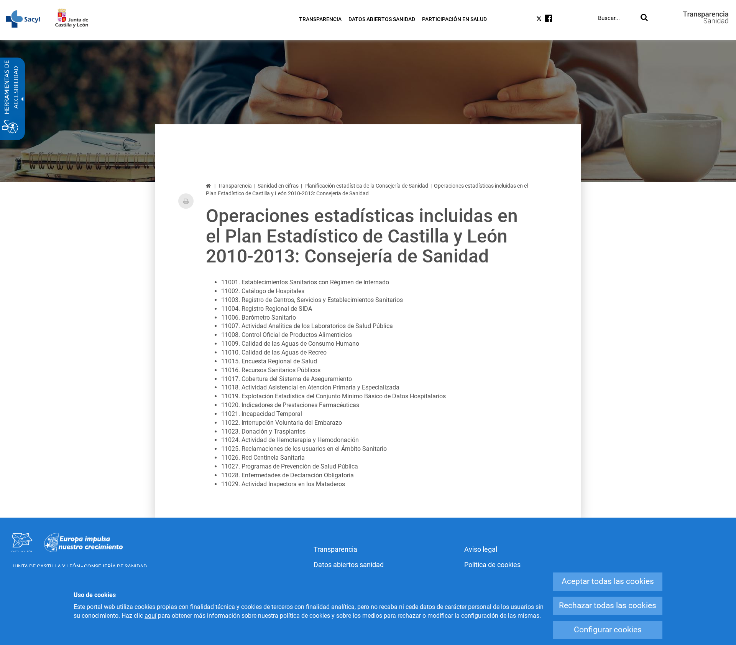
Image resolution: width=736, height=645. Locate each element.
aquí (150, 615)
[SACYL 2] (27, 19)
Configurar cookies (608, 629)
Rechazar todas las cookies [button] (607, 605)
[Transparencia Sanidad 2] (705, 17)
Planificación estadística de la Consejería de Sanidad (366, 186)
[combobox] (617, 18)
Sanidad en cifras (278, 186)
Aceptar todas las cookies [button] (608, 581)
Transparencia (235, 186)
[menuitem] (320, 19)
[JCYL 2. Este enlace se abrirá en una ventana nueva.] (75, 18)
